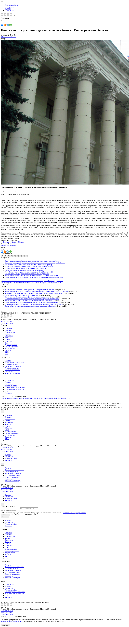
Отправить (5, 517)
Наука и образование (12, 346)
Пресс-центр (9, 10)
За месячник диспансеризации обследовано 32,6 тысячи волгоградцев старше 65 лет (34, 293)
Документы (9, 384)
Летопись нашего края (12, 370)
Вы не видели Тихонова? (13, 366)
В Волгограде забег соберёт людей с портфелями (21, 295)
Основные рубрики (11, 5)
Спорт (7, 343)
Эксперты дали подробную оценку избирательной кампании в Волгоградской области (35, 263)
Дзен (14, 242)
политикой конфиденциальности (12, 621)
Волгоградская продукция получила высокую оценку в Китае (26, 270)
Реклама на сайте (11, 386)
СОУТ (7, 391)
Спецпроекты (9, 7)
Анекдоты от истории (12, 368)
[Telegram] (7, 25)
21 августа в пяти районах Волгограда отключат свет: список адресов (29, 266)
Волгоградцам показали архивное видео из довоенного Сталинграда (28, 300)
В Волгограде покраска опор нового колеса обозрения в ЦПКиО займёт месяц (32, 275)
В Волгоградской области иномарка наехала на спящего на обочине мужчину (31, 302)
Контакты (8, 393)
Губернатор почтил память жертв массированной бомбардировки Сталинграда (32, 299)
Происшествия (10, 332)
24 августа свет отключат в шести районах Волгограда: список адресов (29, 290)
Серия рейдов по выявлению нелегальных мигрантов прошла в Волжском (30, 306)
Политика (8, 328)
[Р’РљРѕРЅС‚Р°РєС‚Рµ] (2, 25)
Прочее (7, 339)
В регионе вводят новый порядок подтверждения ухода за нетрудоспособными (32, 261)
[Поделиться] (1, 23)
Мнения (7, 334)
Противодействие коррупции (15, 387)
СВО (6, 354)
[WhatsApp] (10, 25)
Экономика (9, 336)
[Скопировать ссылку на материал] (1, 21)
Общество (8, 341)
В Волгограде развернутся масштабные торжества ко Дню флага (27, 274)
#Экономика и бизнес (8, 37)
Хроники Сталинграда (12, 373)
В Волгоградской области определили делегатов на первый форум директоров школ (34, 277)
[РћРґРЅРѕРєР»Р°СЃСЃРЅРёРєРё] (5, 25)
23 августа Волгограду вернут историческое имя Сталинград (26, 268)
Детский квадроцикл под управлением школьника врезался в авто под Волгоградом (34, 304)
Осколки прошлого (11, 364)
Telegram (21, 242)
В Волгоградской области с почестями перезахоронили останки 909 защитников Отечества (36, 291)
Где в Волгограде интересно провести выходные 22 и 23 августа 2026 (29, 272)
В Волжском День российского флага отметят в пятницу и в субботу (28, 265)
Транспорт (8, 330)
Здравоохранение (11, 345)
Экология (8, 350)
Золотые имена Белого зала (14, 362)
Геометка (8, 361)
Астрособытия (10, 348)
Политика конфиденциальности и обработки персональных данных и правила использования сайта (35, 398)
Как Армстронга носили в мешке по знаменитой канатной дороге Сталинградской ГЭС (31, 282)
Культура (8, 337)
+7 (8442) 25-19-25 (7, 448)
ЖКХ (7, 352)
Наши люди (9, 371)
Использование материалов (14, 389)
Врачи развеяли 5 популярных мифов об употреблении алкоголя (27, 297)
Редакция (8, 9)
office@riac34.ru (6, 321)
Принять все (5, 625)
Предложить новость (8, 323)
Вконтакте (7, 242)
